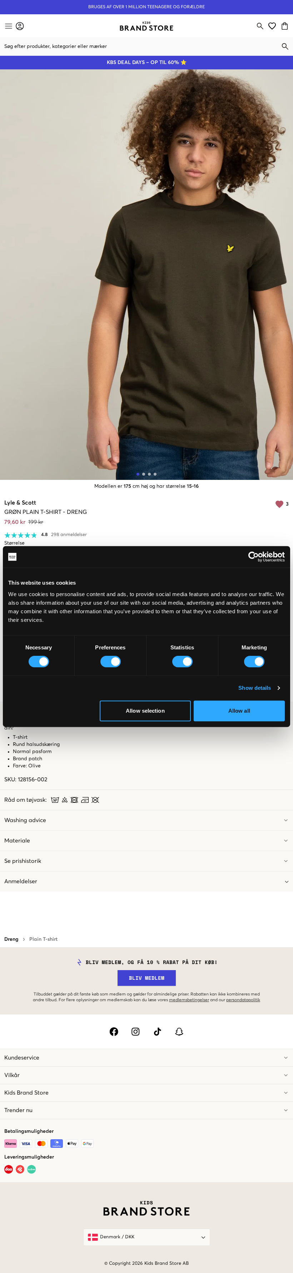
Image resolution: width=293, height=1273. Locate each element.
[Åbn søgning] (260, 26)
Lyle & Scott (20, 503)
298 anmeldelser (69, 534)
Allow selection (145, 711)
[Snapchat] (179, 1031)
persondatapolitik (243, 1000)
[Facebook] (113, 1031)
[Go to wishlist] (272, 26)
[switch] (110, 661)
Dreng (11, 939)
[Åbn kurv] (285, 26)
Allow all (239, 711)
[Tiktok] (157, 1031)
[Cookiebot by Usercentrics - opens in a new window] (253, 556)
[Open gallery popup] (146, 274)
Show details (254, 688)
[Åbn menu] (8, 26)
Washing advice (25, 820)
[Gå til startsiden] (146, 26)
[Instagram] (135, 1031)
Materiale (17, 841)
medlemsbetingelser (189, 1000)
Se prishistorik (22, 861)
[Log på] (20, 26)
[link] (146, 26)
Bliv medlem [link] (146, 978)
